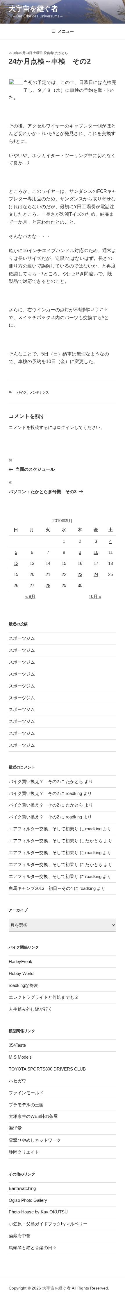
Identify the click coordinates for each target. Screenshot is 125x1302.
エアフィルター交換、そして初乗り (43, 828)
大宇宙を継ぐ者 (33, 8)
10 (96, 552)
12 (16, 563)
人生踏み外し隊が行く (30, 1009)
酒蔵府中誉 (20, 1235)
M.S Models (20, 1057)
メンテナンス (39, 392)
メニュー (66, 31)
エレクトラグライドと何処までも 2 (43, 997)
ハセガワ (17, 1080)
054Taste (17, 1045)
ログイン (65, 427)
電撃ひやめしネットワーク (35, 1140)
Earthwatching (22, 1188)
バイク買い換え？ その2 (34, 781)
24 (96, 574)
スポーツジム (22, 638)
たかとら (61, 53)
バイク (21, 392)
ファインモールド (26, 1092)
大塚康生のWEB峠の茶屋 (33, 1116)
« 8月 (30, 596)
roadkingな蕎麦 (23, 985)
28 (48, 585)
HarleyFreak (20, 961)
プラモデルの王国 (26, 1104)
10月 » (95, 596)
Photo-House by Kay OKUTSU (38, 1211)
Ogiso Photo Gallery (28, 1200)
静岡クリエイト (24, 1152)
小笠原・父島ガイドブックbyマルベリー (48, 1223)
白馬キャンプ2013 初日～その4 (41, 888)
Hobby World (21, 973)
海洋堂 (15, 1128)
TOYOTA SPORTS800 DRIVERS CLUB (47, 1068)
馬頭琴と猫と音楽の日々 (33, 1247)
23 (80, 574)
